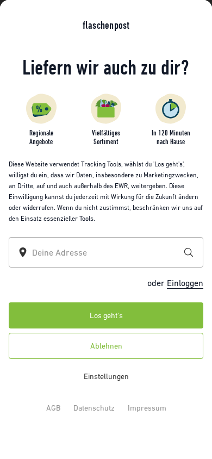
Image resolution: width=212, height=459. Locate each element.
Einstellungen (106, 376)
